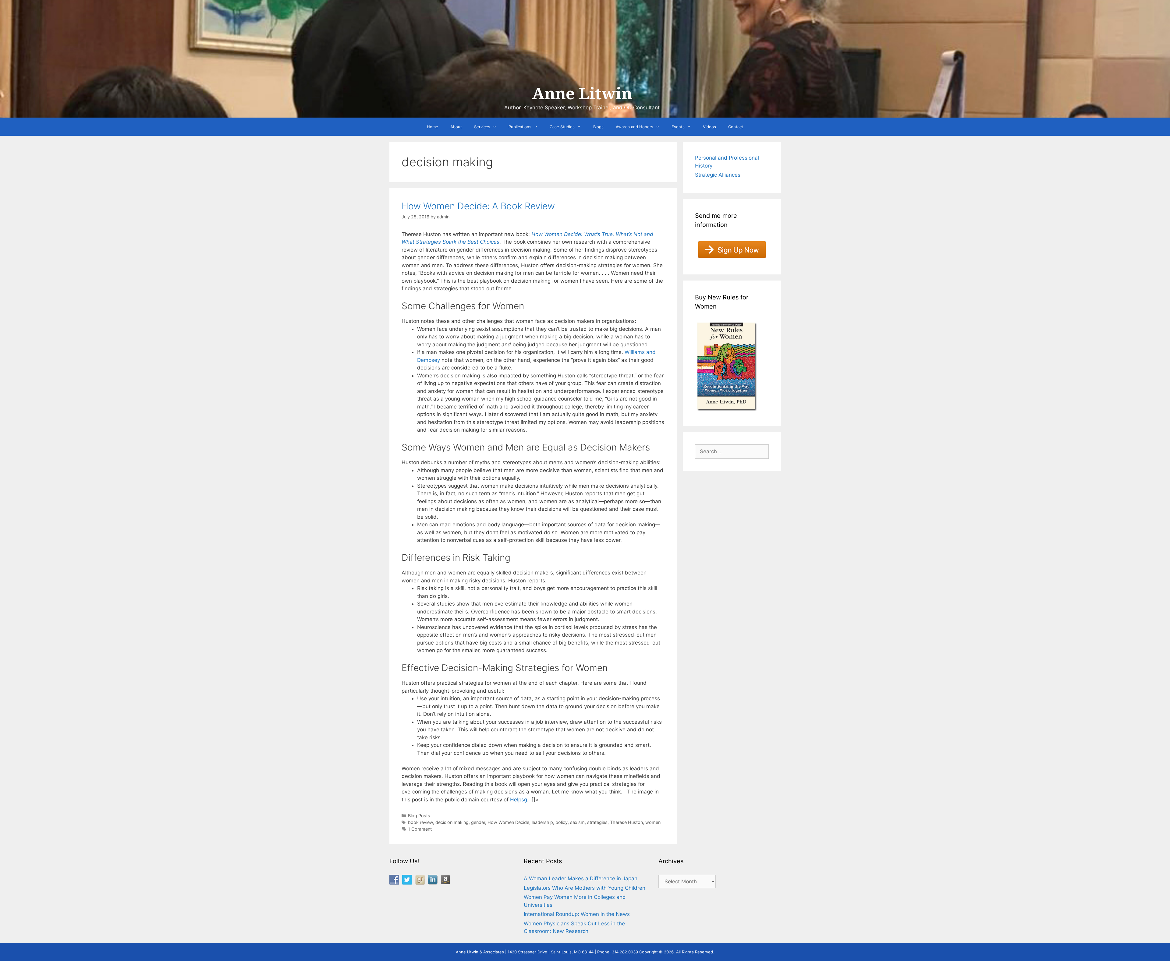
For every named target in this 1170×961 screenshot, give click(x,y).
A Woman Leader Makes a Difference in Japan (580, 878)
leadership (542, 822)
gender (478, 822)
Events (678, 126)
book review (420, 822)
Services (482, 126)
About (456, 126)
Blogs (598, 126)
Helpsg (518, 800)
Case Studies (562, 126)
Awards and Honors (634, 126)
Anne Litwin (582, 93)
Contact (735, 126)
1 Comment (420, 829)
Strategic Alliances (717, 175)
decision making (452, 822)
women (653, 822)
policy (561, 822)
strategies (597, 822)
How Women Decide (508, 822)
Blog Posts (419, 815)
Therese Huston (626, 822)
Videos (709, 126)
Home (432, 126)
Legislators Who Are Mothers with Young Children (584, 888)
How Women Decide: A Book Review (478, 205)
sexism (577, 822)
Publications (520, 126)
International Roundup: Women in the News (577, 914)
